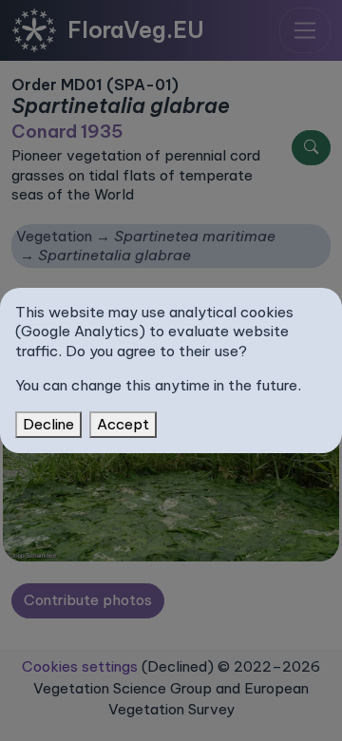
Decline (48, 424)
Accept (123, 424)
